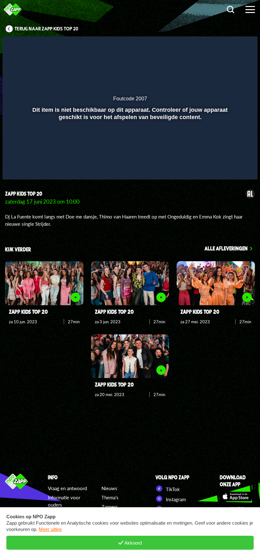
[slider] (129, 152)
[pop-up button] (231, 165)
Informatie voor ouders (64, 501)
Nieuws (109, 488)
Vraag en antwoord (67, 488)
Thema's (110, 497)
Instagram (175, 499)
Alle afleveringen (226, 248)
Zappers (109, 506)
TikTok (172, 489)
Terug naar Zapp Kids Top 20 (46, 29)
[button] (15, 165)
